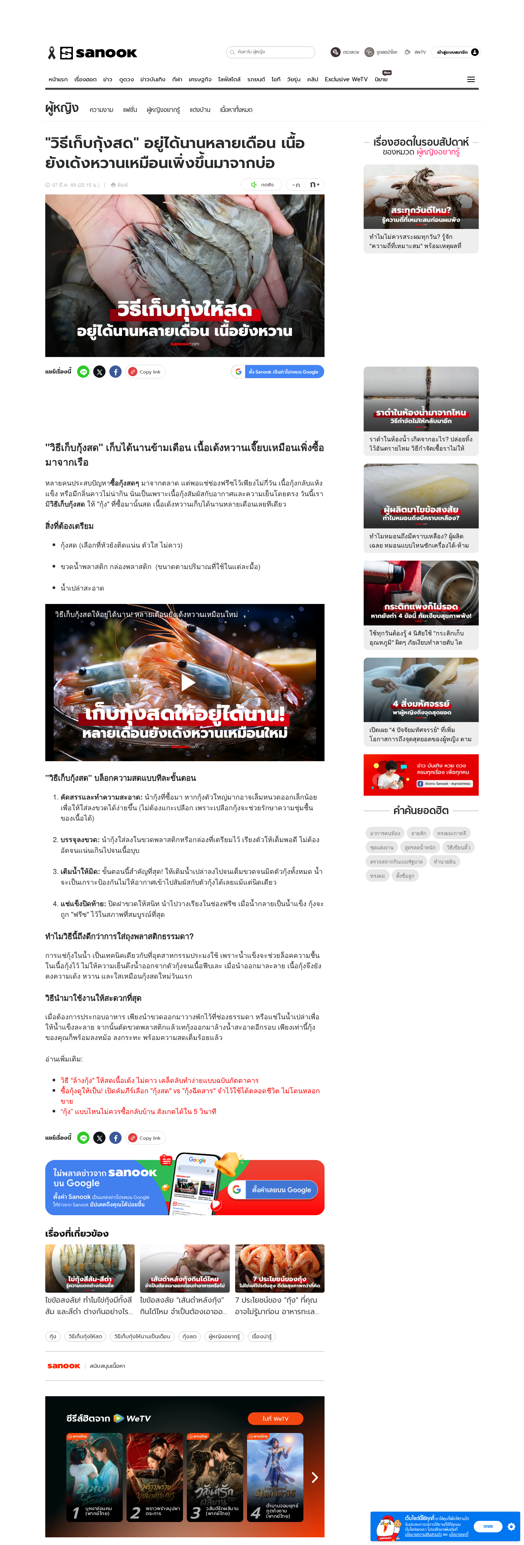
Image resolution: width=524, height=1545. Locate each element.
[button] (232, 52)
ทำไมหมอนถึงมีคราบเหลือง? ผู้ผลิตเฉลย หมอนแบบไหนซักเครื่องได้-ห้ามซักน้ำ (419, 545)
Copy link (150, 372)
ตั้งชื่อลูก (405, 875)
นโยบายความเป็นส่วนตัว (423, 1534)
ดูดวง (126, 79)
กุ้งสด (189, 1336)
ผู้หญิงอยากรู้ (224, 1336)
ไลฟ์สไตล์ (229, 79)
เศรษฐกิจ (200, 79)
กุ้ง (52, 1336)
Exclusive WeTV (346, 79)
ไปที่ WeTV (275, 1419)
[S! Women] (64, 1366)
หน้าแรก (58, 79)
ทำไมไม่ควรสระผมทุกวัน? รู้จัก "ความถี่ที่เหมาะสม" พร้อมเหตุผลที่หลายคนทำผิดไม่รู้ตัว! (415, 245)
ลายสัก (418, 833)
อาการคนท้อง (385, 833)
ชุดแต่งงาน (382, 847)
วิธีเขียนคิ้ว (458, 847)
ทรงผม (377, 875)
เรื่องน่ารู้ (262, 1336)
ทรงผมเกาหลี (451, 833)
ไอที (276, 79)
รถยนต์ (256, 79)
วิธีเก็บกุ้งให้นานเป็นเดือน (142, 1336)
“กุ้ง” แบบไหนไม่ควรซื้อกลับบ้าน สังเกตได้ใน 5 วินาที (138, 1111)
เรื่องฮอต (85, 79)
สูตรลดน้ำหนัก (420, 847)
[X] (99, 371)
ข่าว (107, 79)
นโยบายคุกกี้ (458, 1534)
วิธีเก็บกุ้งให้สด (85, 1336)
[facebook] (115, 371)
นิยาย (381, 79)
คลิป (312, 79)
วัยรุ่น (293, 79)
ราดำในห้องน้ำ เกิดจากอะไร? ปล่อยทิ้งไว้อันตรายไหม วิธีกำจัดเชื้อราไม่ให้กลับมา (421, 448)
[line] (83, 371)
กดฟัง (267, 184)
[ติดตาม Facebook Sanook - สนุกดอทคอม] (421, 774)
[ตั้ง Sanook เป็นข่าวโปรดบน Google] (185, 1183)
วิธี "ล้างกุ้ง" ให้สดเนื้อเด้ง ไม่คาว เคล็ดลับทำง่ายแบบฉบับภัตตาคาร (160, 1080)
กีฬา (177, 79)
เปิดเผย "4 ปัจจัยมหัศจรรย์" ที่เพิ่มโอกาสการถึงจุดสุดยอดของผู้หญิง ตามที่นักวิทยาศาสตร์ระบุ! (420, 738)
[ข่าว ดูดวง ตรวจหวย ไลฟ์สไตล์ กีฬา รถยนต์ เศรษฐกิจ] (91, 53)
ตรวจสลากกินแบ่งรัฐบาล (396, 861)
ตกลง (488, 1526)
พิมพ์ (122, 184)
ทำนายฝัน (445, 861)
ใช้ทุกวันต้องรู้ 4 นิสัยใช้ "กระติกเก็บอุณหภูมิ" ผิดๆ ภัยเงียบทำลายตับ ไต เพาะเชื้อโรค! (416, 642)
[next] (315, 1477)
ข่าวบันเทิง (152, 79)
